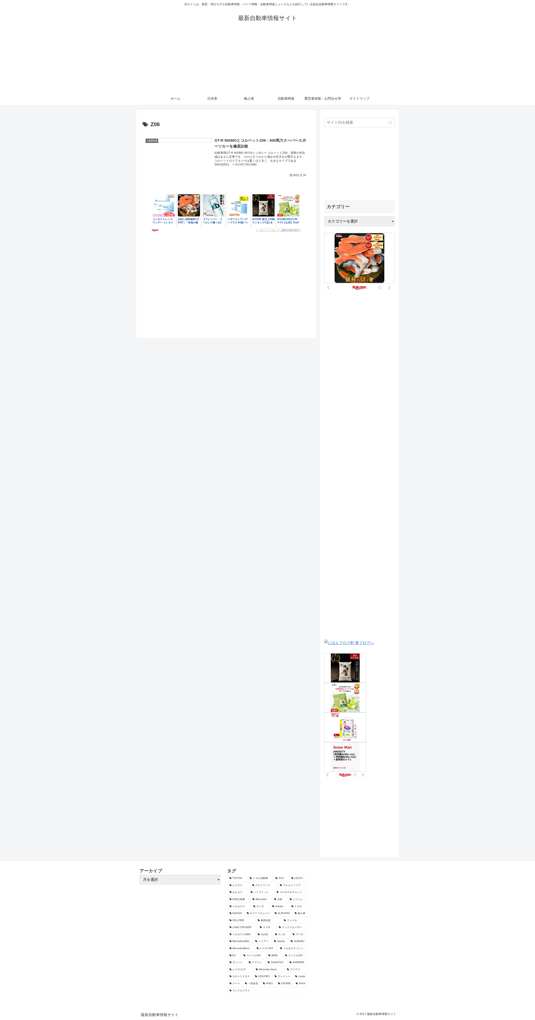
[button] (390, 122)
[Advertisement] (267, 61)
